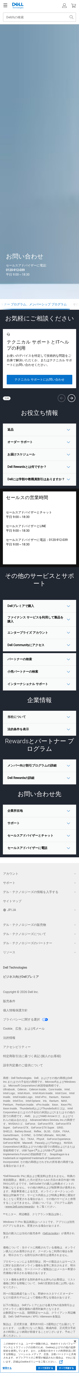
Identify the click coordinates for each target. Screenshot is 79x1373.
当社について (16, 717)
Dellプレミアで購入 (20, 606)
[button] (64, 5)
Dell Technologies (15, 967)
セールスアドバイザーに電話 (27, 848)
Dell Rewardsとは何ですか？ (27, 467)
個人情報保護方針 (15, 1010)
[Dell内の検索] (71, 17)
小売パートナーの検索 (22, 671)
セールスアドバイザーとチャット (29, 512)
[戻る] (61, 398)
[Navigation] (5, 5)
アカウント (10, 873)
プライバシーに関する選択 (22, 1019)
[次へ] (71, 398)
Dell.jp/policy (50, 1233)
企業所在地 (15, 810)
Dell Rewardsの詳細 (20, 778)
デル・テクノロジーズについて (24, 934)
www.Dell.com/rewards (20, 1206)
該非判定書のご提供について (23, 1065)
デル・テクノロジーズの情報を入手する (30, 892)
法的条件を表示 (18, 729)
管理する (7, 1368)
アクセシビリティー (17, 1047)
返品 (10, 429)
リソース (9, 952)
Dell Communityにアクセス (25, 645)
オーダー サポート (20, 442)
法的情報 (9, 1038)
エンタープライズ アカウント (27, 632)
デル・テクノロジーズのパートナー (27, 943)
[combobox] (39, 17)
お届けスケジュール (21, 454)
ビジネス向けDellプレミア (21, 977)
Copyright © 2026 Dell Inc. (21, 992)
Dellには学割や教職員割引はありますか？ (36, 479)
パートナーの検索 (19, 659)
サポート (13, 823)
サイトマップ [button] (12, 901)
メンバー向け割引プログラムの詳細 (32, 765)
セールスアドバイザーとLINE (26, 526)
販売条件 (9, 1001)
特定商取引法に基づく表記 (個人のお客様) (32, 1056)
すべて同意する (66, 1368)
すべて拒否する (45, 1368)
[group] (39, 358)
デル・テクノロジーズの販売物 (24, 925)
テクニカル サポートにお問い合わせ (39, 379)
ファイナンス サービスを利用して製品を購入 (35, 619)
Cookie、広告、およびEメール (24, 1028)
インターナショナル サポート (27, 684)
